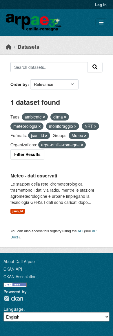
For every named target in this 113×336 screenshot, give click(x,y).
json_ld (17, 211)
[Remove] (44, 117)
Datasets (28, 46)
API (80, 230)
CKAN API (12, 269)
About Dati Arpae (19, 261)
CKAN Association (20, 276)
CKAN (13, 298)
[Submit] (95, 67)
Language (13, 309)
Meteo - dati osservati (33, 175)
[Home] (9, 46)
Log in (101, 4)
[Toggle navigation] (101, 22)
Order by (19, 84)
